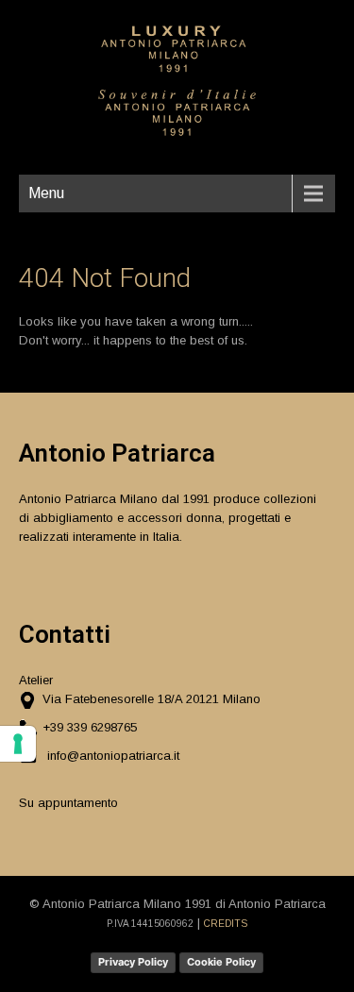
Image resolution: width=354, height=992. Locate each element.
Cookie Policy (221, 961)
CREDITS (225, 923)
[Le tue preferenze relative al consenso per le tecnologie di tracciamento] (18, 744)
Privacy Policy (133, 961)
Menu (46, 193)
